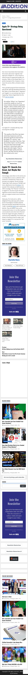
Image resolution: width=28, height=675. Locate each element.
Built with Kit (14, 311)
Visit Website (8, 265)
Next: (13, 353)
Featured (6, 417)
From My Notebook (8, 638)
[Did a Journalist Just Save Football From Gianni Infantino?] (14, 411)
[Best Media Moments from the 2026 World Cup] (14, 459)
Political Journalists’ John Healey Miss (12, 642)
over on (9, 97)
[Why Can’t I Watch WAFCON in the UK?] (14, 654)
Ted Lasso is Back (6, 597)
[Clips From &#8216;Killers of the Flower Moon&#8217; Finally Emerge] (18, 321)
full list (19, 185)
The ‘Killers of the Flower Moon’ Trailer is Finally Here (6, 339)
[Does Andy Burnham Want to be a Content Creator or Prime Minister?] (14, 435)
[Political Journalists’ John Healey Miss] (14, 632)
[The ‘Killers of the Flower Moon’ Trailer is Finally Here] (7, 333)
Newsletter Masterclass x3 (14, 551)
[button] (2, 11)
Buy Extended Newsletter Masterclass (14, 162)
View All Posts (19, 265)
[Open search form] (25, 11)
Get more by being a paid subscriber (14, 477)
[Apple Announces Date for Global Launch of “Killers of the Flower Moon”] (7, 321)
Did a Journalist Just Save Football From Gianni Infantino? (12, 422)
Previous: (13, 348)
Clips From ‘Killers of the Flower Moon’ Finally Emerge (18, 326)
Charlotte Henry (7, 33)
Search (4, 482)
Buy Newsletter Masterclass (14, 159)
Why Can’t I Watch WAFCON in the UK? (12, 664)
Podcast (5, 593)
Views (4, 23)
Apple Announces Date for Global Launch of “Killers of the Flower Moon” (7, 327)
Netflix (14, 206)
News (10, 660)
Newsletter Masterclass (14, 545)
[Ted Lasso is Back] (14, 587)
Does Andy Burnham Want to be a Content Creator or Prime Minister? (13, 446)
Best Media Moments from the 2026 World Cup (13, 470)
